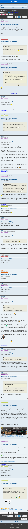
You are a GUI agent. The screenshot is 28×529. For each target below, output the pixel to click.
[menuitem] (2, 5)
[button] (8, 17)
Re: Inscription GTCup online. (10, 24)
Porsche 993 (18, 435)
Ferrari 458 (3, 436)
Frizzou (2, 37)
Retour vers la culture (5, 170)
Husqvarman (3, 113)
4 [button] (15, 17)
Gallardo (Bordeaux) (10, 436)
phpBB (10, 524)
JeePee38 (3, 96)
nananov (2, 136)
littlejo (2, 270)
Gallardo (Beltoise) (9, 435)
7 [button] (20, 17)
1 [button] (12, 17)
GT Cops (8, 12)
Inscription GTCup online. (9, 11)
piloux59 (2, 217)
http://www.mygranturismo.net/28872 (8, 461)
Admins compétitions (14, 12)
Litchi (2, 62)
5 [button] (17, 17)
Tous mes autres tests (19, 436)
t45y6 (2, 19)
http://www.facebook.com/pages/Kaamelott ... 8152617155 (12, 509)
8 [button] (22, 17)
